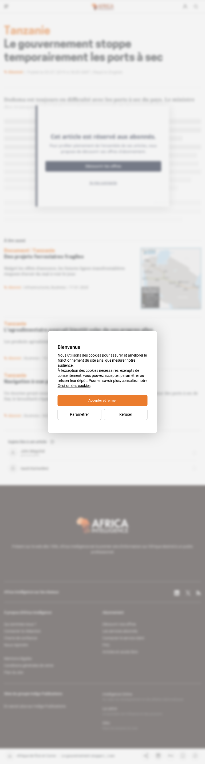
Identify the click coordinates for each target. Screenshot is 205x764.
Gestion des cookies (74, 385)
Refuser (125, 414)
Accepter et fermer (102, 400)
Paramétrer (79, 414)
